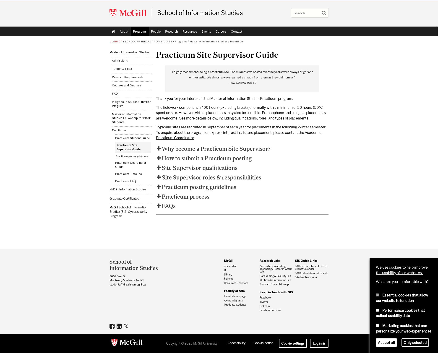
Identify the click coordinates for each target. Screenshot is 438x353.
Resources (189, 31)
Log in (317, 343)
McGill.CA (116, 41)
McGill (229, 260)
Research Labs (270, 260)
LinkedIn (265, 306)
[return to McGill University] (127, 343)
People (156, 31)
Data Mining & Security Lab (275, 276)
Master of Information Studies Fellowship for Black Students (131, 118)
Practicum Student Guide (132, 138)
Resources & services (236, 283)
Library (228, 274)
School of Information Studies (200, 12)
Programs (139, 31)
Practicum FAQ (125, 181)
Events (206, 31)
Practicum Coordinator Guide (130, 165)
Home (113, 31)
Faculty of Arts (234, 290)
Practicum (236, 41)
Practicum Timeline (128, 174)
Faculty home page (235, 296)
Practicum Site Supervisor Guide (129, 147)
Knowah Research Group (274, 284)
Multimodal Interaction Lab (275, 280)
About (124, 31)
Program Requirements (127, 77)
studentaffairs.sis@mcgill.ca (128, 284)
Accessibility (236, 343)
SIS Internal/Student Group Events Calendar (311, 267)
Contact (236, 31)
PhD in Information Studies (128, 189)
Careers (221, 31)
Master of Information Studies (209, 41)
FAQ (115, 93)
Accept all (386, 342)
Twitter (264, 302)
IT (225, 270)
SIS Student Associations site (311, 273)
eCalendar (230, 266)
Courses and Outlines (126, 85)
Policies (228, 278)
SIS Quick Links (306, 260)
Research (171, 31)
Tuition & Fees (122, 68)
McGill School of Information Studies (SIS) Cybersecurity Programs (128, 212)
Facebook (265, 297)
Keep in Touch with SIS (276, 292)
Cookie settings (293, 343)
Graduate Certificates (124, 198)
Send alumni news (270, 310)
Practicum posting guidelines (132, 156)
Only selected (415, 342)
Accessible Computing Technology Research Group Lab (276, 269)
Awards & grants (233, 300)
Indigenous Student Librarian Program (131, 104)
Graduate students (235, 304)
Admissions (120, 60)
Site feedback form (306, 277)
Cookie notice (263, 343)
